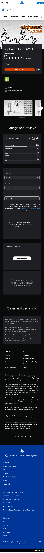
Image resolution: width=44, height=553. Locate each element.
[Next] (41, 108)
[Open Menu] (2, 3)
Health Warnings (10, 415)
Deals (23, 17)
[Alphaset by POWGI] (18, 108)
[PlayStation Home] (22, 3)
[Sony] (39, 552)
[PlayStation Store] (10, 9)
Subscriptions (33, 17)
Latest (5, 17)
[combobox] (22, 177)
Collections (14, 17)
